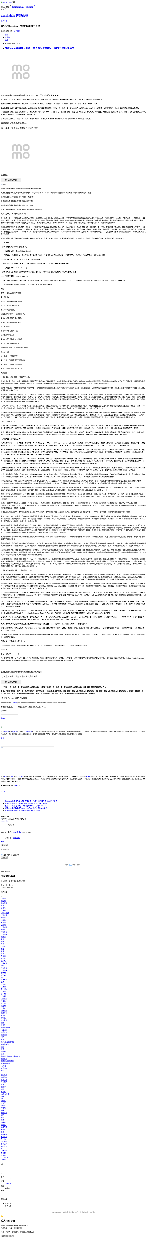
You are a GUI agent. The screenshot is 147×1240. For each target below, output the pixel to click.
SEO (2, 1070)
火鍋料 (3, 958)
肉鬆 (2, 942)
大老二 (3, 1117)
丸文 (12, 776)
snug (2, 977)
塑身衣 (3, 718)
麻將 (2, 1115)
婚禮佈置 (4, 1077)
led (2, 1098)
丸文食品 (20, 776)
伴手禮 (3, 946)
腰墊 (2, 1049)
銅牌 (2, 1089)
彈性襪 (3, 1108)
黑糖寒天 (4, 1059)
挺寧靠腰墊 (5, 1044)
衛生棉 (3, 1139)
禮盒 (16, 785)
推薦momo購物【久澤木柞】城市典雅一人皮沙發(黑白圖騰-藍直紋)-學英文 (31, 801)
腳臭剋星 (4, 903)
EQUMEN (4, 1157)
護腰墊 (3, 1051)
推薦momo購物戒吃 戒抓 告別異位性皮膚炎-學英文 (22, 810)
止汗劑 (3, 925)
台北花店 (4, 1082)
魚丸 (2, 954)
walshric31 (4, 821)
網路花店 (4, 1075)
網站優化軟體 (5, 1063)
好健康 (3, 1008)
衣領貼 (3, 898)
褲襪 (2, 1110)
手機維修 (4, 1137)
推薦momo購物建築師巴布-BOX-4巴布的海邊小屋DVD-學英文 (27, 808)
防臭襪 (3, 910)
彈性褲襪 (4, 1113)
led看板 (3, 1105)
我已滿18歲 (5, 1236)
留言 (20, 832)
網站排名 (4, 1068)
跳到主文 (4, 21)
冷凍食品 (4, 963)
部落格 (7, 37)
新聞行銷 (4, 1150)
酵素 (2, 1023)
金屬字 (3, 1092)
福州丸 (3, 961)
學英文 (3, 791)
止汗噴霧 (4, 927)
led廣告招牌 (5, 1094)
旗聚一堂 (4, 934)
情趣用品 (4, 1127)
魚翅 (2, 966)
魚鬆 (2, 738)
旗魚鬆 (88, 776)
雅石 (2, 1037)
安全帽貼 (4, 918)
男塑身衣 (28, 732)
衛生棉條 (4, 1141)
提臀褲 (3, 1159)
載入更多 (4, 845)
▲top (2, 841)
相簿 (6, 35)
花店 (2, 1072)
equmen (14, 732)
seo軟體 (3, 1066)
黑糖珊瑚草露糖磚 (7, 1061)
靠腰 (2, 1047)
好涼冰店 (4, 915)
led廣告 (3, 1101)
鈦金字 (3, 1103)
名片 (6, 40)
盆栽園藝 (4, 1035)
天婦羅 (3, 956)
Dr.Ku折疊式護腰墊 (7, 1042)
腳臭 (2, 906)
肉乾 (2, 951)
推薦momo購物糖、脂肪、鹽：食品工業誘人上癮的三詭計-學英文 (39, 48)
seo (2, 1148)
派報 (2, 1084)
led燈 (2, 1096)
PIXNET (58, 1212)
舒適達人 (4, 1144)
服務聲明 (92, 1212)
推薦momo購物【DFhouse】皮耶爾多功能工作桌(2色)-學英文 (26, 803)
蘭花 (2, 1039)
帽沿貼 (3, 901)
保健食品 (4, 1011)
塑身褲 (3, 1155)
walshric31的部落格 (14, 15)
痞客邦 (15, 832)
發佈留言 (4, 857)
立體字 (3, 1087)
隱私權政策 (85, 1212)
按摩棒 (3, 1129)
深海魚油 (4, 1020)
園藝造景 (4, 1032)
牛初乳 (3, 1018)
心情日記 (17, 31)
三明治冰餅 (5, 913)
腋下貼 (3, 922)
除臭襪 (3, 908)
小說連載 (16, 838)
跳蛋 (2, 1132)
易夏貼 (3, 920)
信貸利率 (14, 702)
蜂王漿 (3, 1015)
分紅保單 (4, 1030)
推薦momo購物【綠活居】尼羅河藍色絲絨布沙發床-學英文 (25, 806)
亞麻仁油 (4, 1013)
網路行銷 (4, 1146)
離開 (11, 1236)
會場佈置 (4, 1080)
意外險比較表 (5, 1027)
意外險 (3, 1025)
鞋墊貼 (3, 930)
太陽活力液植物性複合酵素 (10, 1056)
